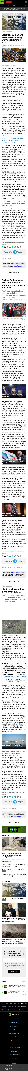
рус (11, 1003)
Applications (14, 1022)
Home (4, 31)
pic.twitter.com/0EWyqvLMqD (14, 676)
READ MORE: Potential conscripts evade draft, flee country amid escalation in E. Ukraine (12, 140)
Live (14, 1019)
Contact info (14, 1051)
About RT (14, 1044)
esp (7, 1003)
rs (22, 1003)
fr (18, 1003)
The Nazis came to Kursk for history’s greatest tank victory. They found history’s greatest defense (13, 941)
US (14, 567)
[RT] (3, 1007)
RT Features (6, 881)
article (3, 86)
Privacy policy (14, 1040)
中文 (26, 1003)
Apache (4, 776)
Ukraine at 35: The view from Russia (13, 898)
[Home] (2, 2)
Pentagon (5, 808)
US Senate (19, 567)
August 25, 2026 (14, 682)
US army (14, 808)
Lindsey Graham (7, 567)
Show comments (14, 272)
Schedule (14, 1029)
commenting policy (17, 263)
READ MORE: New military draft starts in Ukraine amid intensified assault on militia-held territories (13, 203)
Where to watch (14, 1026)
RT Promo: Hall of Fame (14, 1047)
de (15, 1003)
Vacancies (14, 1058)
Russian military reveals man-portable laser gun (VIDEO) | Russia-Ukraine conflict (14, 9)
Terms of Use (14, 1036)
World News (9, 31)
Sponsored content (14, 1033)
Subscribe (14, 971)
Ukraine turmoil (6, 258)
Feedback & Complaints (14, 1054)
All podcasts (23, 981)
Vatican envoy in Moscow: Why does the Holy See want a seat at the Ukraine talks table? (14, 919)
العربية (2, 1003)
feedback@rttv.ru (18, 266)
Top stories (5, 835)
